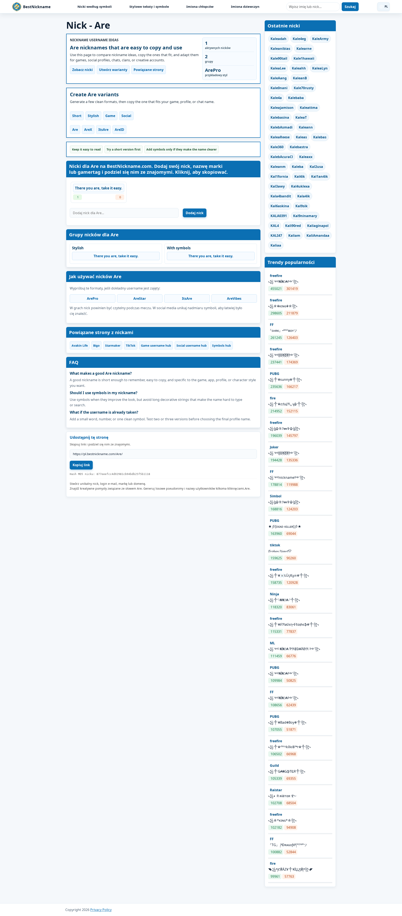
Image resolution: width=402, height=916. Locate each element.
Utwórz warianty (113, 69)
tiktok (275, 545)
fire (273, 398)
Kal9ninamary (305, 216)
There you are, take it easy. (98, 188)
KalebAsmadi (281, 127)
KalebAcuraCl (282, 156)
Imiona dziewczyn (245, 6)
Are (75, 129)
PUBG (274, 373)
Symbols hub (221, 345)
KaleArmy (320, 38)
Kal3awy (278, 186)
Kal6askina (280, 206)
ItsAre (103, 129)
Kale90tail (279, 58)
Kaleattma (309, 107)
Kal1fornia (279, 176)
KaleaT (301, 117)
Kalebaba (296, 97)
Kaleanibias (280, 48)
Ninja (274, 594)
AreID (119, 129)
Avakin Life (80, 345)
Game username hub (156, 345)
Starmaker (112, 345)
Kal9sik (301, 206)
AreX (88, 129)
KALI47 (276, 235)
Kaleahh (299, 68)
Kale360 (277, 147)
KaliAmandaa (318, 235)
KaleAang (279, 78)
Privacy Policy (101, 909)
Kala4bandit (281, 196)
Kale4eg (299, 38)
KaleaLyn (320, 68)
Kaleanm (278, 166)
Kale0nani (279, 88)
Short (76, 115)
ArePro (92, 298)
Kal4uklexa (300, 186)
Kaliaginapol (318, 225)
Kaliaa (276, 245)
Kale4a (276, 97)
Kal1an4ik (319, 176)
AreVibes (234, 298)
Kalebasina (280, 117)
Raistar (276, 790)
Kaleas (301, 137)
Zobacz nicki (82, 69)
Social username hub (192, 345)
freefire (276, 275)
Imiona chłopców (200, 6)
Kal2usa (316, 166)
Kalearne (304, 48)
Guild (274, 765)
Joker (274, 447)
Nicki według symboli (94, 6)
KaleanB (300, 78)
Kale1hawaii (304, 58)
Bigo (96, 345)
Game (110, 115)
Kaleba (297, 166)
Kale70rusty (304, 88)
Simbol (275, 496)
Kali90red (293, 225)
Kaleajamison (282, 107)
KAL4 (275, 225)
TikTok (130, 345)
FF (272, 324)
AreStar (139, 298)
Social (126, 115)
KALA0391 (279, 216)
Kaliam (294, 235)
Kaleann (306, 127)
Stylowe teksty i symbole (149, 6)
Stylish (93, 115)
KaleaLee (278, 68)
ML (272, 643)
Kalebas (319, 137)
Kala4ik (303, 196)
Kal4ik (299, 176)
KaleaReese (280, 137)
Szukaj (350, 6)
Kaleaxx (305, 156)
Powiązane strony (149, 69)
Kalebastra (299, 147)
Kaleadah (278, 38)
